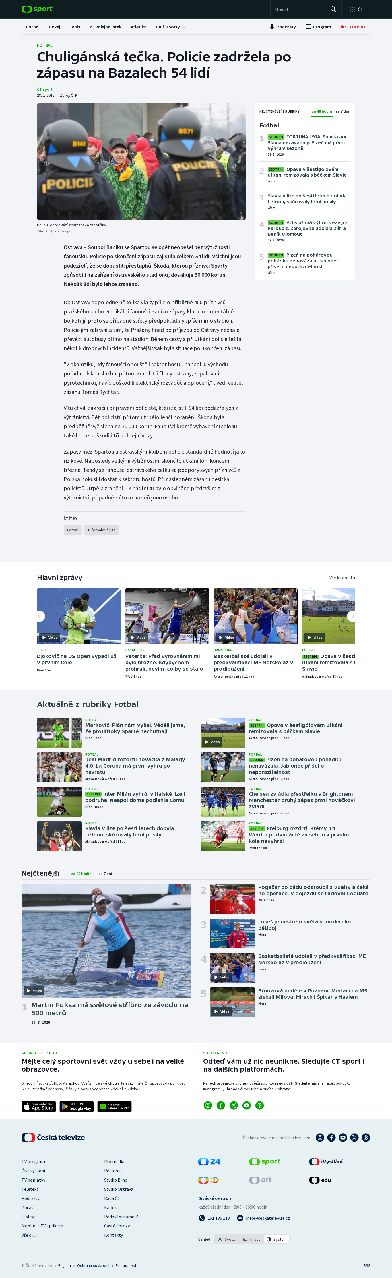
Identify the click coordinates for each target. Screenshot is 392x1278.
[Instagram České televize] (320, 1137)
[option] (227, 1239)
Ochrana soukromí (93, 1265)
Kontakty (113, 1235)
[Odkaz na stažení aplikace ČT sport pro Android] (76, 1106)
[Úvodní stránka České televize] (54, 1137)
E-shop (29, 1216)
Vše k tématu (342, 577)
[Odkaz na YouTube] (246, 1105)
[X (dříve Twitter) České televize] (354, 1137)
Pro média (114, 1161)
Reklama (113, 1171)
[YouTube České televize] (343, 1137)
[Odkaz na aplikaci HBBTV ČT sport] (114, 1106)
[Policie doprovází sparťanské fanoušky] (141, 161)
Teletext (30, 1189)
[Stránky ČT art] (260, 1182)
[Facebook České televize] (331, 1137)
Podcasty (31, 1198)
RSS (367, 1265)
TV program (33, 1161)
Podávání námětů (121, 1216)
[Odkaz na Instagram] (208, 1105)
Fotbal (45, 45)
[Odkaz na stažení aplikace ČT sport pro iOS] (39, 1106)
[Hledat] (333, 9)
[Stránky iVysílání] (326, 1163)
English (64, 1265)
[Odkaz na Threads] (259, 1105)
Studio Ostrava (118, 1189)
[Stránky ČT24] (209, 1163)
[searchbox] (300, 9)
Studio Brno (115, 1180)
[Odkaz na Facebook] (221, 1105)
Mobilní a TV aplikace (42, 1226)
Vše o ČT (30, 1235)
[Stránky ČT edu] (320, 1182)
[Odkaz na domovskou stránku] (46, 9)
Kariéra (111, 1207)
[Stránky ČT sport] (264, 1163)
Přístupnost (126, 1265)
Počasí (28, 1207)
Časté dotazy (117, 1226)
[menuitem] (33, 27)
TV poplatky (33, 1180)
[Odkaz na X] (233, 1105)
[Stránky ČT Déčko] (208, 1182)
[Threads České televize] (365, 1137)
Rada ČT (112, 1198)
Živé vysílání (33, 1171)
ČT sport (45, 89)
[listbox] (252, 1239)
